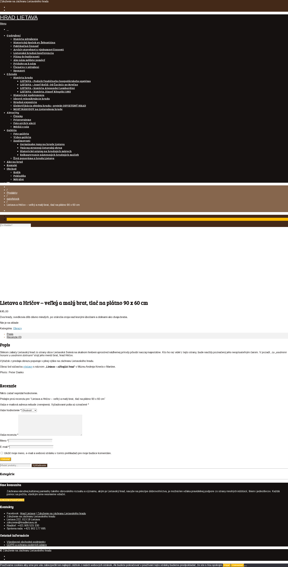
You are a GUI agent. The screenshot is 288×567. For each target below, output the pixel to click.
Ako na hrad (15, 161)
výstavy (27, 366)
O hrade (12, 74)
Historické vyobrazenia (28, 95)
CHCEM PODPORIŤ (12, 500)
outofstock (13, 198)
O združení (14, 35)
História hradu (23, 77)
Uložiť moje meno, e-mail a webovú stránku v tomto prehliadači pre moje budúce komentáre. (58, 453)
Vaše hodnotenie (11, 410)
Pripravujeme (22, 119)
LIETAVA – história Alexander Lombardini (47, 88)
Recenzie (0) (14, 337)
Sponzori (19, 70)
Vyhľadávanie (39, 465)
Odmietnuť (237, 565)
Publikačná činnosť (25, 46)
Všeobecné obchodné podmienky (26, 541)
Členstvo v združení (26, 67)
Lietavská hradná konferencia (33, 53)
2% (8, 182)
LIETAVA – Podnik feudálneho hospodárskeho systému (55, 81)
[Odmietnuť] (245, 565)
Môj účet (18, 179)
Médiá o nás (21, 126)
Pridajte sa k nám (24, 63)
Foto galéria (21, 133)
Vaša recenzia (9, 434)
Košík (16, 172)
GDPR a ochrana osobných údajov (27, 544)
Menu (3, 23)
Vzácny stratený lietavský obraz (41, 147)
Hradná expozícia (25, 102)
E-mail (4, 446)
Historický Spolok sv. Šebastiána (34, 42)
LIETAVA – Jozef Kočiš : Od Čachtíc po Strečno (49, 84)
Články (18, 116)
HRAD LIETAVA (19, 17)
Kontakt (12, 165)
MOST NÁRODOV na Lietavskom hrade (37, 109)
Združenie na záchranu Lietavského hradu (61, 513)
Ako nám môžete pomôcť (29, 60)
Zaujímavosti (21, 140)
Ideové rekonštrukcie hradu (31, 98)
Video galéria (22, 137)
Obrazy (17, 328)
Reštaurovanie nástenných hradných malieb (49, 154)
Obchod (11, 168)
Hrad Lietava (27, 513)
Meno (4, 440)
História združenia (25, 39)
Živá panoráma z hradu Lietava (33, 158)
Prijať (227, 565)
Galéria (12, 130)
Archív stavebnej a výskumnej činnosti (38, 49)
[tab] (147, 334)
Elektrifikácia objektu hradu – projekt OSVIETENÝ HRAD (49, 105)
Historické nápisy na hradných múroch (46, 151)
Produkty (12, 192)
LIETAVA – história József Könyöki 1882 (45, 91)
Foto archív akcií (24, 123)
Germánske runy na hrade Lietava (42, 144)
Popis (10, 334)
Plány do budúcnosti (26, 56)
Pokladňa (19, 175)
